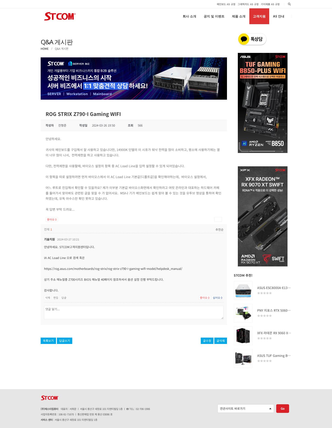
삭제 (47, 297)
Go (283, 408)
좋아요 (52, 219)
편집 (55, 297)
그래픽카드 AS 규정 (248, 4)
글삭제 (221, 341)
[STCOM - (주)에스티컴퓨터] (60, 16)
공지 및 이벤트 (214, 16)
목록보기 (48, 341)
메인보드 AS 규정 (226, 4)
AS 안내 (278, 16)
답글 (63, 297)
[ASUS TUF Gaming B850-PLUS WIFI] (243, 358)
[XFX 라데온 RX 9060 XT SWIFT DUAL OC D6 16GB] (243, 335)
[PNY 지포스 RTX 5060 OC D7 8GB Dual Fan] (243, 313)
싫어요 (217, 297)
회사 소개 (189, 16)
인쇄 (218, 219)
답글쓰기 (64, 341)
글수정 (207, 341)
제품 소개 (238, 16)
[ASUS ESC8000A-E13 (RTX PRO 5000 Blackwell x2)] (243, 290)
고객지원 (259, 16)
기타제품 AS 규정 (270, 4)
